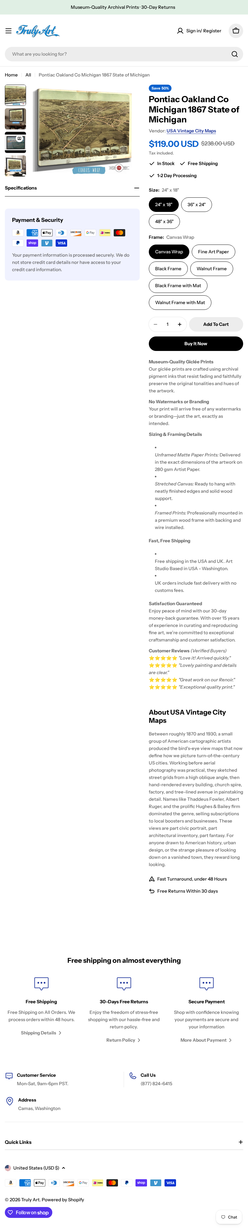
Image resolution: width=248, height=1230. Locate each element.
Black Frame (168, 268)
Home (11, 75)
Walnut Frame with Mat (180, 302)
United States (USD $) (36, 1168)
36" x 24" (197, 204)
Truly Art (30, 1199)
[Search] (234, 54)
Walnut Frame (212, 268)
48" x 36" (164, 221)
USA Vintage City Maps (191, 131)
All (28, 75)
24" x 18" (163, 204)
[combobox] (124, 54)
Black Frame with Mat (178, 285)
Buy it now (195, 343)
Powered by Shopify (63, 1199)
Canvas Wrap (169, 252)
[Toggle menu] (8, 30)
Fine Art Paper (213, 252)
